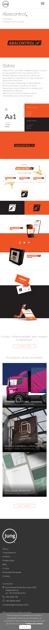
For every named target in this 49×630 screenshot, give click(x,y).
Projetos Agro (8, 560)
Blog (4, 564)
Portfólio (6, 556)
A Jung (6, 568)
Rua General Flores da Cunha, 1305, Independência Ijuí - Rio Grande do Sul (20, 590)
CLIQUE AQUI (24, 346)
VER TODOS (25, 506)
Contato (6, 576)
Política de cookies (34, 623)
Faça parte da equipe (12, 572)
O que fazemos (9, 552)
